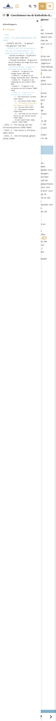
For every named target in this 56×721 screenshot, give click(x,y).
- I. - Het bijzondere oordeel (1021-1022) (25, 98)
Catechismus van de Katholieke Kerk (31, 15)
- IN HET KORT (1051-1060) (24, 120)
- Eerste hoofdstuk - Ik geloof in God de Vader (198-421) (22, 56)
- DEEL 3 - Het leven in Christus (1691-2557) (19, 131)
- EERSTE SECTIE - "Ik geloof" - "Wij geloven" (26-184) (20, 44)
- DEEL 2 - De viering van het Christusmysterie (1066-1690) (17, 126)
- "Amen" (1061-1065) (19, 122)
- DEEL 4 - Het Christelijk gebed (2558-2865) (19, 137)
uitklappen (10, 29)
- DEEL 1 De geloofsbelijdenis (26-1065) (20, 39)
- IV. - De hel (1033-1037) (23, 107)
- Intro (6, 35)
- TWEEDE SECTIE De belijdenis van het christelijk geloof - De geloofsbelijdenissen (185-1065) (20, 50)
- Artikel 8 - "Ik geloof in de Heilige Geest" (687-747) (22, 72)
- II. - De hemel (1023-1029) (24, 101)
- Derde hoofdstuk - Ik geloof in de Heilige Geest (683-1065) (21, 68)
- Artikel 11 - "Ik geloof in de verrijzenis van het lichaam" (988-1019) (24, 88)
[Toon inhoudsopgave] (4, 15)
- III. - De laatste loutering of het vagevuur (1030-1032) (25, 104)
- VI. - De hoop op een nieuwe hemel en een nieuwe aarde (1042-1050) (26, 116)
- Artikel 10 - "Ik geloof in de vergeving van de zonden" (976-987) (23, 82)
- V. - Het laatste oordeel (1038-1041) (24, 110)
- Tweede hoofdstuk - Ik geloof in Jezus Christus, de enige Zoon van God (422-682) (23, 62)
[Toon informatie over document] (8, 15)
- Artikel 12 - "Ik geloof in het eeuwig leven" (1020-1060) (22, 94)
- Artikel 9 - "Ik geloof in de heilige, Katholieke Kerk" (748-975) (24, 77)
